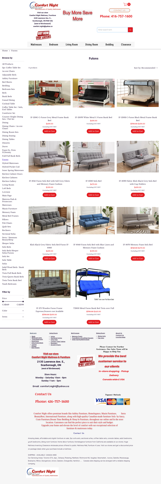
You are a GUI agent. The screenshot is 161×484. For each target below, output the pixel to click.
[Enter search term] (130, 29)
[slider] (3, 301)
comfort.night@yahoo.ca (42, 26)
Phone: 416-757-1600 (116, 16)
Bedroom (33, 333)
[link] (127, 4)
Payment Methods (113, 395)
